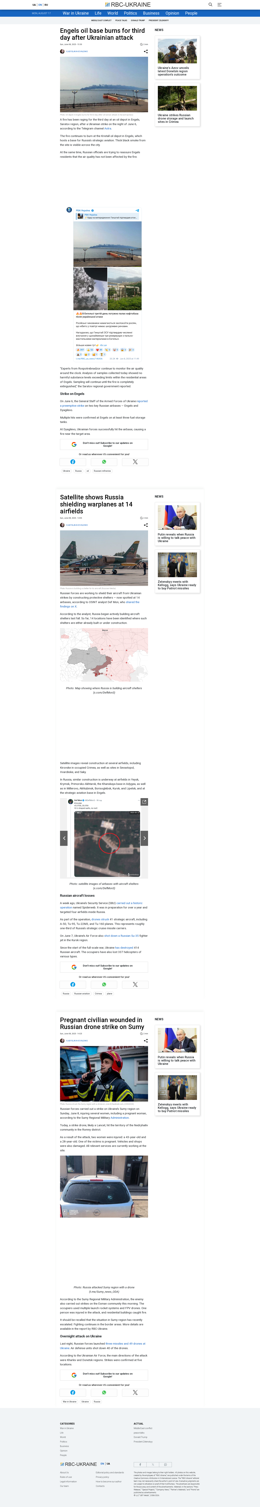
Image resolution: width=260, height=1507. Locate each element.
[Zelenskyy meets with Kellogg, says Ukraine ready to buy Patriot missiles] (177, 565)
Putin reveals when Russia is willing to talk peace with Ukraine (176, 538)
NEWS (159, 30)
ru (46, 4)
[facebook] (140, 1464)
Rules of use (66, 1477)
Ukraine (66, 471)
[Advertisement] (103, 183)
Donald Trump (138, 20)
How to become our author (109, 1481)
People (191, 13)
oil (88, 471)
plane (109, 993)
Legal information (68, 1481)
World (112, 13)
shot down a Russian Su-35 (121, 935)
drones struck (100, 919)
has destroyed (123, 947)
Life (98, 13)
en (40, 4)
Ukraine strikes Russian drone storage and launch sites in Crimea (176, 118)
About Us (64, 1472)
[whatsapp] (165, 1464)
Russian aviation (82, 993)
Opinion (172, 13)
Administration (120, 1117)
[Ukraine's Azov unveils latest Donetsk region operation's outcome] (177, 51)
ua (34, 4)
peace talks (121, 20)
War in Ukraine (76, 13)
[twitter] (152, 1464)
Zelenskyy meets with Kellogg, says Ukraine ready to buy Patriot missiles (177, 585)
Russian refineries (102, 471)
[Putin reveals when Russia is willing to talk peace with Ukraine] (177, 518)
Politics (130, 13)
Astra (107, 128)
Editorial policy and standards (110, 1472)
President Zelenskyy (159, 20)
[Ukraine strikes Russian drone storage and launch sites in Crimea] (177, 98)
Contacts (100, 1486)
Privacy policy (102, 1477)
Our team (64, 1486)
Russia (78, 471)
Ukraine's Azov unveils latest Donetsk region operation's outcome (173, 71)
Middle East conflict (101, 20)
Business (151, 13)
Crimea (98, 993)
